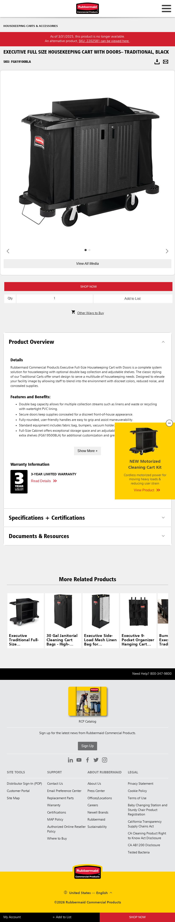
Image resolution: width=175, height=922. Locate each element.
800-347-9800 (161, 674)
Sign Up (87, 746)
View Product (144, 490)
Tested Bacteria (139, 852)
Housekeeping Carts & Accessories (30, 26)
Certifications (56, 812)
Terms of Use (137, 798)
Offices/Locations (100, 798)
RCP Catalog (87, 721)
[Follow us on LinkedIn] (70, 760)
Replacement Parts (60, 798)
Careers (93, 805)
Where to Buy (57, 838)
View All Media (87, 263)
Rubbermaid (96, 819)
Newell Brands (98, 812)
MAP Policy (55, 819)
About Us (94, 784)
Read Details (41, 481)
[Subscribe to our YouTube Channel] (79, 760)
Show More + (87, 451)
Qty (10, 298)
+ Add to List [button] (61, 917)
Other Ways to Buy (90, 313)
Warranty (53, 805)
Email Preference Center (64, 791)
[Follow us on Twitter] (96, 760)
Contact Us (55, 784)
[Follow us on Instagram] (104, 760)
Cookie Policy (137, 791)
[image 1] (89, 250)
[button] (88, 286)
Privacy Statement (140, 784)
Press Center (96, 791)
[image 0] (86, 250)
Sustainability (97, 827)
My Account (12, 917)
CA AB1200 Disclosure (144, 845)
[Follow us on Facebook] (87, 760)
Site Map (13, 798)
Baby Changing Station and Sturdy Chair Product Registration (147, 810)
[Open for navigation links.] (166, 8)
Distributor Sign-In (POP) (24, 784)
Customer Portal (18, 791)
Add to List (132, 298)
